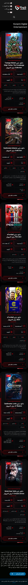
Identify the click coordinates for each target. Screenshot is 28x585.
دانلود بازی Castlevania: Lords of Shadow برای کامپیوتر (14, 405)
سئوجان (14, 582)
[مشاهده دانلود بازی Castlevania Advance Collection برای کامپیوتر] (14, 131)
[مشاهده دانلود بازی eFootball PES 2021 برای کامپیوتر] (14, 217)
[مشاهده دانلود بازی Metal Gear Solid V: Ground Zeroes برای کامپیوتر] (14, 474)
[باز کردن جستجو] (14, 17)
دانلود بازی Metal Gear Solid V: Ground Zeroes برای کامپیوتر (14, 492)
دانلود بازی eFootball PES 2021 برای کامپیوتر (14, 235)
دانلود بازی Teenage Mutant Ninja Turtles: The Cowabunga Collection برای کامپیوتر (14, 65)
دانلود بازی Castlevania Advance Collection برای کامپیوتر (14, 149)
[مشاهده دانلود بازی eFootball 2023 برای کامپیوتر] (14, 300)
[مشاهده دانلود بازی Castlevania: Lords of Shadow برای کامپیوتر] (14, 386)
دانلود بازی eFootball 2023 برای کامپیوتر (14, 318)
